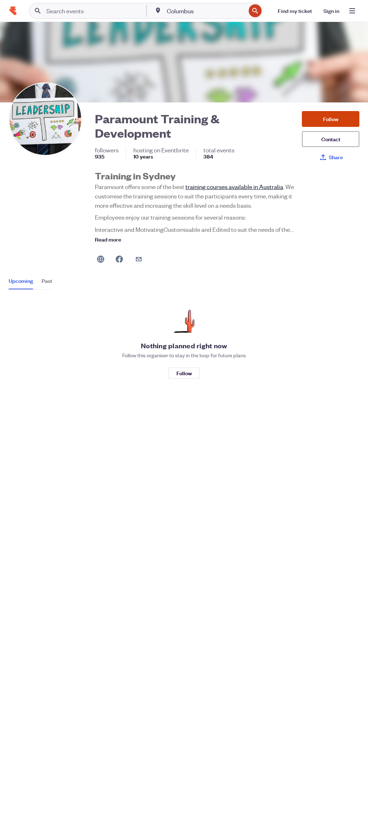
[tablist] (30, 283)
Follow (331, 119)
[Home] (13, 10)
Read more (108, 239)
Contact (330, 139)
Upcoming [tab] (21, 280)
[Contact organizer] (138, 259)
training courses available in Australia (234, 186)
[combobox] (205, 11)
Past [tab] (47, 280)
